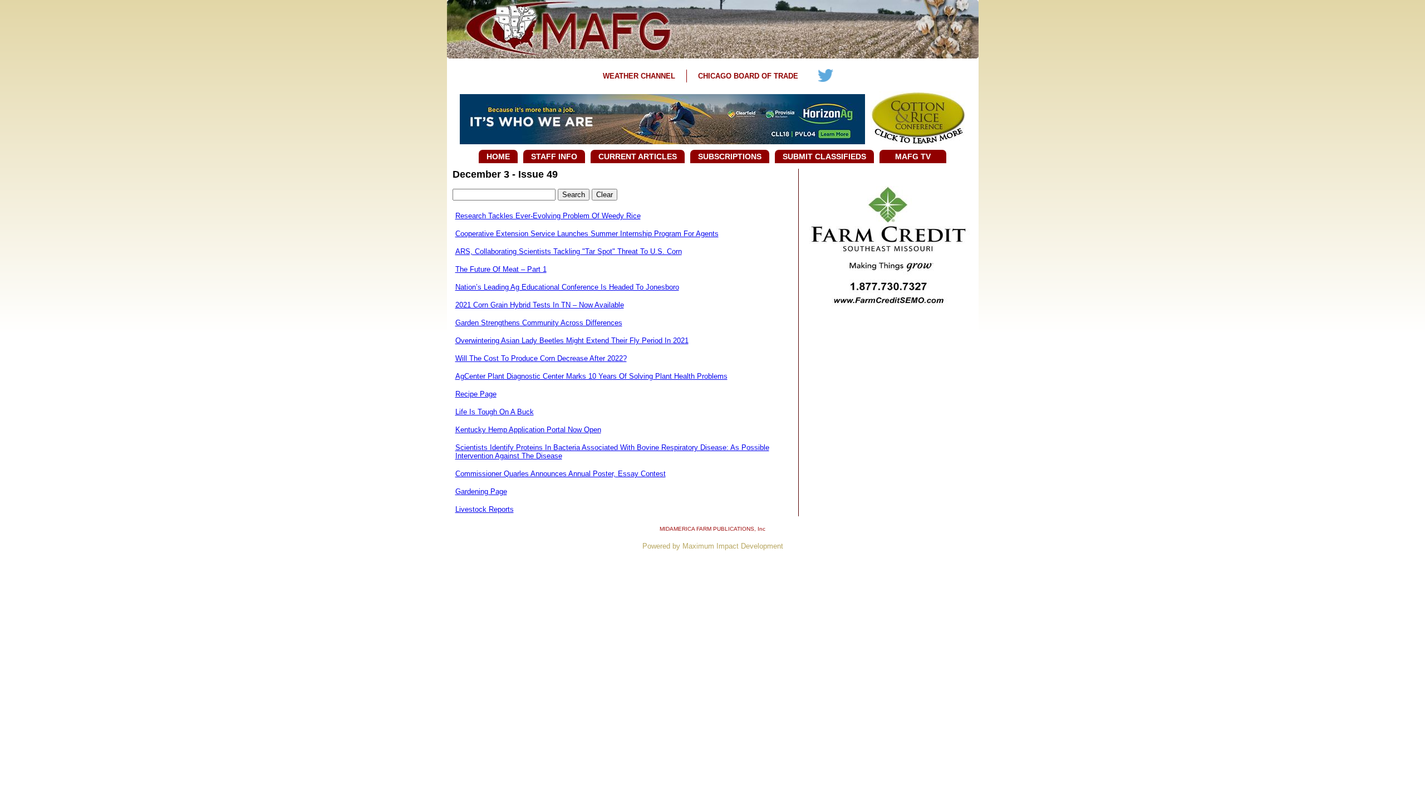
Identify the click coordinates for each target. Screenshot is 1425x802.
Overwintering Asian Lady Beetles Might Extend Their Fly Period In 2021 (572, 340)
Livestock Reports (484, 509)
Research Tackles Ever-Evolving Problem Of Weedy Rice (548, 216)
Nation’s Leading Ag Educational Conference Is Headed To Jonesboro (567, 287)
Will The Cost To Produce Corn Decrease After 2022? (541, 358)
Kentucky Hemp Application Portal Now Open (528, 430)
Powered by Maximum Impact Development (712, 546)
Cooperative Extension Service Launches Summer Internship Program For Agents (587, 233)
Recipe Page (476, 394)
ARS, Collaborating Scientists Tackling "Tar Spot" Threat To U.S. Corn (568, 251)
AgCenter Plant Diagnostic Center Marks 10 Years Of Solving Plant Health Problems (591, 376)
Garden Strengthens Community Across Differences (538, 323)
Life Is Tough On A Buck (494, 412)
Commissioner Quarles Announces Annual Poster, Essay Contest (560, 474)
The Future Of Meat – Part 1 (501, 269)
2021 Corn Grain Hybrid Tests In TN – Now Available (539, 305)
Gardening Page (481, 491)
